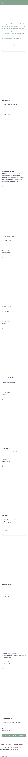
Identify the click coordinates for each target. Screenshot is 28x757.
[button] (14, 45)
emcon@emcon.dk (16, 747)
